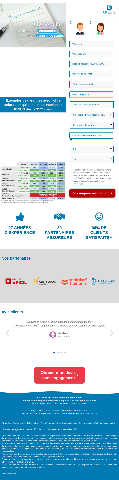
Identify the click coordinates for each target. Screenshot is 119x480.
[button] (4, 281)
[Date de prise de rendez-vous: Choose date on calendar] (70, 140)
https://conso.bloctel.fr (35, 467)
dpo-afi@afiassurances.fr (53, 456)
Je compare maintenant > (92, 193)
